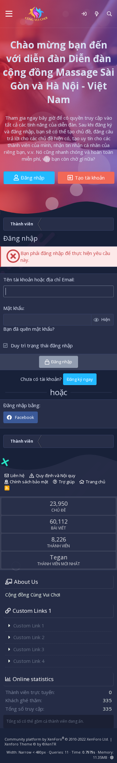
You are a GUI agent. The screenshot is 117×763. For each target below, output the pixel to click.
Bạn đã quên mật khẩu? (29, 329)
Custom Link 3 (29, 649)
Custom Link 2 (29, 637)
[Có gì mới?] (96, 13)
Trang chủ (95, 482)
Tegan (58, 557)
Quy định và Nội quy (55, 475)
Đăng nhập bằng (21, 405)
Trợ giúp (67, 482)
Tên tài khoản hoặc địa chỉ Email (38, 279)
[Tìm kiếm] (109, 13)
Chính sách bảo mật (29, 482)
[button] (9, 14)
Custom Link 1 (29, 625)
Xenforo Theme (30, 744)
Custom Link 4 (29, 661)
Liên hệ (17, 475)
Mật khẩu (13, 308)
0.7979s (89, 752)
